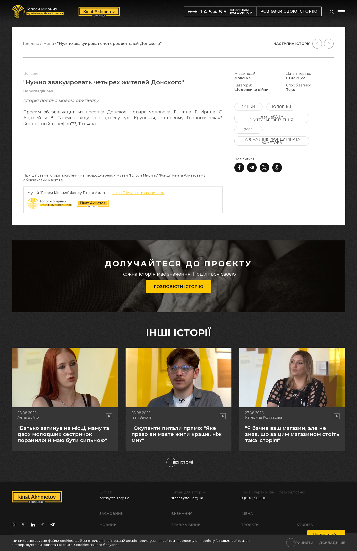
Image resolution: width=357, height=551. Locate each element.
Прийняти (303, 543)
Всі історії (183, 462)
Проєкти (249, 525)
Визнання (182, 513)
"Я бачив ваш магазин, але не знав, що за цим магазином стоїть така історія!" (292, 434)
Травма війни (186, 525)
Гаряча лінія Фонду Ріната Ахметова (272, 141)
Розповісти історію (178, 286)
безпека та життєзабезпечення (271, 118)
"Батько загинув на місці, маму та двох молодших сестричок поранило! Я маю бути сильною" (63, 434)
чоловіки (281, 107)
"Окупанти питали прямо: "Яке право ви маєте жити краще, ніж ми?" (176, 434)
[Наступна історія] (329, 44)
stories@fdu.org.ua (187, 498)
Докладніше (332, 543)
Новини (108, 525)
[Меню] (341, 11)
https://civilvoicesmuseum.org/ (138, 193)
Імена (246, 513)
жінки (248, 107)
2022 (248, 129)
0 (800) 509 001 (254, 498)
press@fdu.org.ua (114, 498)
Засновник (111, 513)
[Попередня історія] (317, 44)
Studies (305, 525)
